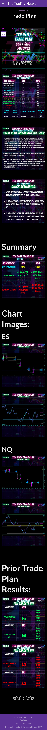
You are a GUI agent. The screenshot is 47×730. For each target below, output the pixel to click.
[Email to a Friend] (28, 698)
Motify (17, 727)
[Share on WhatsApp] (15, 698)
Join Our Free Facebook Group (23, 717)
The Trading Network (23, 3)
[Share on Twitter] (23, 698)
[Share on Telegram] (32, 698)
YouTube (23, 720)
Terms (29, 723)
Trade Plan (23, 11)
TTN (34, 25)
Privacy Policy (20, 723)
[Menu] (3, 3)
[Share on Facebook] (19, 698)
